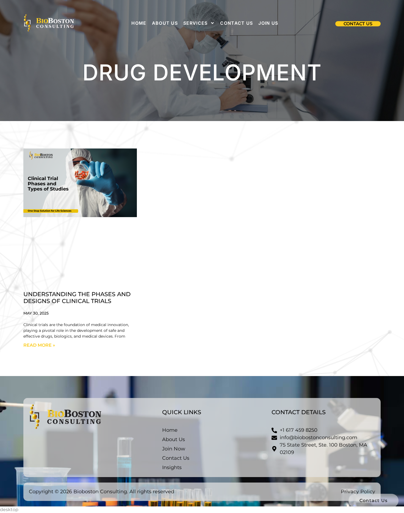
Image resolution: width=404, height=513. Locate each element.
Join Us (268, 23)
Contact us (236, 23)
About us (165, 23)
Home (138, 23)
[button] (358, 23)
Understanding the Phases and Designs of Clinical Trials (77, 297)
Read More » (39, 345)
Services (195, 23)
